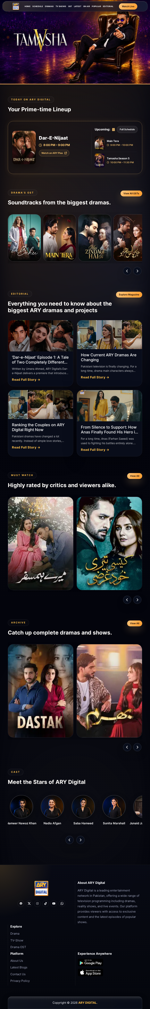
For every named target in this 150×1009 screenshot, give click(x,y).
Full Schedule (127, 129)
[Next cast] (80, 840)
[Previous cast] (69, 840)
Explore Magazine (129, 294)
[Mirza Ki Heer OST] (129, 237)
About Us (16, 961)
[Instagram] (37, 903)
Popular (96, 6)
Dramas (49, 6)
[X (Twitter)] (29, 903)
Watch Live (128, 6)
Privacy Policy (20, 981)
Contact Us (18, 974)
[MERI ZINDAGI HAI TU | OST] (24, 237)
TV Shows (61, 6)
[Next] (137, 600)
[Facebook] (21, 903)
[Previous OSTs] (127, 271)
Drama (14, 933)
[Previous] (127, 600)
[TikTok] (45, 903)
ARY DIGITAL (87, 1003)
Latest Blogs (18, 967)
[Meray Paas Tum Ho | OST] (59, 237)
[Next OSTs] (137, 271)
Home (28, 6)
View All (134, 475)
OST (70, 6)
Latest (77, 6)
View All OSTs (131, 193)
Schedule (37, 6)
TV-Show (16, 940)
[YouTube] (53, 903)
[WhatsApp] (62, 903)
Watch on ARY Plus (52, 153)
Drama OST (18, 947)
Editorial (108, 6)
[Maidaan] (94, 237)
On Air (86, 6)
